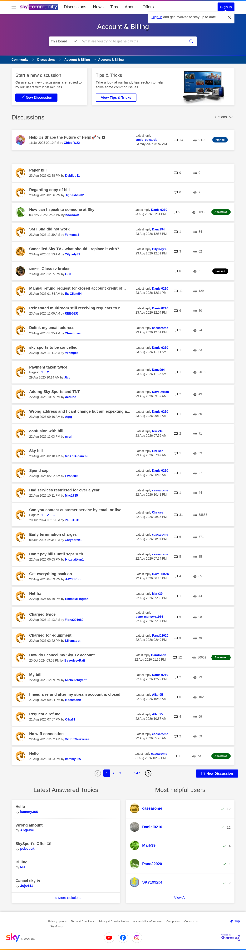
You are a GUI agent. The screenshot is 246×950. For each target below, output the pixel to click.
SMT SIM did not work (49, 229)
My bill (35, 675)
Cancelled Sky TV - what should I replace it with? (74, 249)
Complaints (173, 921)
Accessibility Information (147, 921)
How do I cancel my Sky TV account (62, 655)
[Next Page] (148, 773)
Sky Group (56, 926)
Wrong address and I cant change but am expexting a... (79, 411)
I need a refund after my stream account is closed (74, 694)
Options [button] (221, 117)
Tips (114, 6)
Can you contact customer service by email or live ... (77, 510)
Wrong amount (29, 825)
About (130, 6)
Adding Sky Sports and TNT (54, 391)
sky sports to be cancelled (53, 347)
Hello (34, 753)
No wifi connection (46, 734)
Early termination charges (53, 534)
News (98, 6)
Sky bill (36, 451)
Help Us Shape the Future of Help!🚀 (63, 137)
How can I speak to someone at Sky (61, 209)
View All (180, 897)
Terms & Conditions (83, 921)
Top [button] (237, 921)
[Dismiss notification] (229, 17)
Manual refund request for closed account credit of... (77, 288)
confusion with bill (46, 431)
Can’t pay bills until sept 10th (56, 554)
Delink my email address (51, 328)
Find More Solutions (66, 898)
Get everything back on (50, 574)
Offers (148, 6)
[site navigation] (14, 7)
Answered (221, 211)
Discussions (75, 6)
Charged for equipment (50, 635)
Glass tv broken (56, 269)
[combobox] (132, 41)
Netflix (35, 593)
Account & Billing (123, 27)
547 (137, 773)
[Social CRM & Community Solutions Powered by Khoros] (230, 937)
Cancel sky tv (28, 881)
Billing (21, 862)
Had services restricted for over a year (64, 490)
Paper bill (38, 170)
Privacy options (57, 921)
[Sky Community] (39, 7)
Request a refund (45, 714)
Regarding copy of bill (49, 190)
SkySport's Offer (31, 843)
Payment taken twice (48, 367)
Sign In (226, 7)
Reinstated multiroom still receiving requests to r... (76, 308)
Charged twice (42, 614)
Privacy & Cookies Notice (114, 921)
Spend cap (38, 470)
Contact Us (191, 921)
